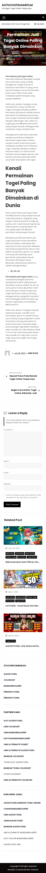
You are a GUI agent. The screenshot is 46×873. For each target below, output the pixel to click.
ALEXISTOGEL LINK (12, 844)
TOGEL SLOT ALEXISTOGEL (16, 762)
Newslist (12, 869)
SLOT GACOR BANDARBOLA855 (18, 838)
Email (6, 473)
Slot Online (22, 557)
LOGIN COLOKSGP (12, 774)
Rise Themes (32, 869)
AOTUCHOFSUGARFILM (17, 5)
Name (7, 461)
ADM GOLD (33, 353)
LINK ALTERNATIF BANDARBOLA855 (20, 832)
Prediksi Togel (11, 557)
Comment (8, 430)
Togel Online (31, 557)
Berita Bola (9, 553)
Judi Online (20, 553)
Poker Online (30, 553)
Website (7, 484)
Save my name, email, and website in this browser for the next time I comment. (24, 496)
